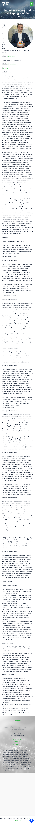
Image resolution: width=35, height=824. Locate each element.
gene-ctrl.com (12, 56)
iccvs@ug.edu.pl (17, 741)
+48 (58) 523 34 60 (17, 739)
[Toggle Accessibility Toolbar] (31, 820)
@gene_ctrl (6, 68)
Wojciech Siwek (11, 64)
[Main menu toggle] (31, 4)
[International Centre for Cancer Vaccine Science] (6, 4)
